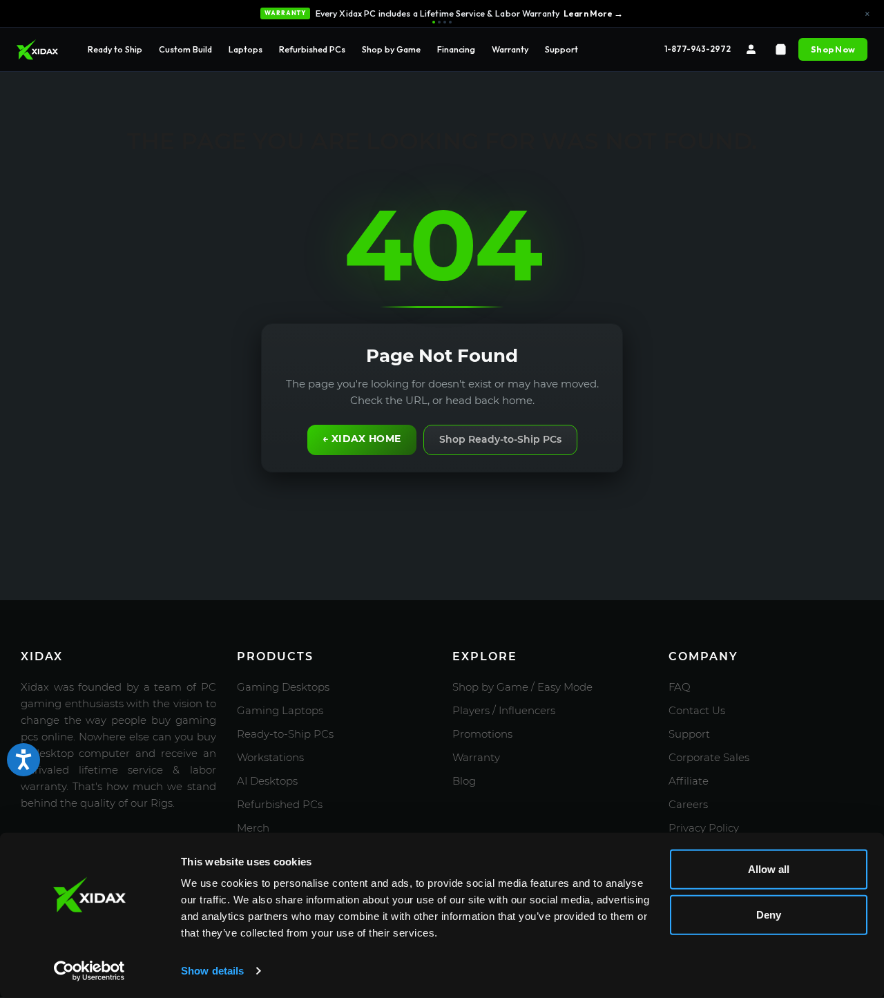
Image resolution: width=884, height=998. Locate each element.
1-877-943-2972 (697, 49)
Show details (212, 971)
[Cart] (781, 49)
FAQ (680, 686)
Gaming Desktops (283, 686)
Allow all (768, 869)
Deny (768, 914)
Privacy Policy (704, 827)
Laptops (245, 49)
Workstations (270, 757)
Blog (464, 780)
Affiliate (689, 780)
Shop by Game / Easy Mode (522, 686)
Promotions (482, 733)
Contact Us (697, 710)
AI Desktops (267, 780)
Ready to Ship (115, 49)
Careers (688, 804)
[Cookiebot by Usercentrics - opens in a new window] (89, 971)
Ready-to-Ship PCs (285, 733)
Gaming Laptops (280, 710)
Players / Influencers (503, 710)
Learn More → (594, 13)
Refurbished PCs (312, 49)
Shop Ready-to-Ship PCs (500, 439)
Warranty (510, 49)
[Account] (751, 49)
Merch (253, 827)
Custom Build (185, 49)
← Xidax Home (362, 438)
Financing (456, 49)
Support (561, 49)
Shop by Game (391, 49)
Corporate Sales (709, 757)
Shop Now (833, 49)
